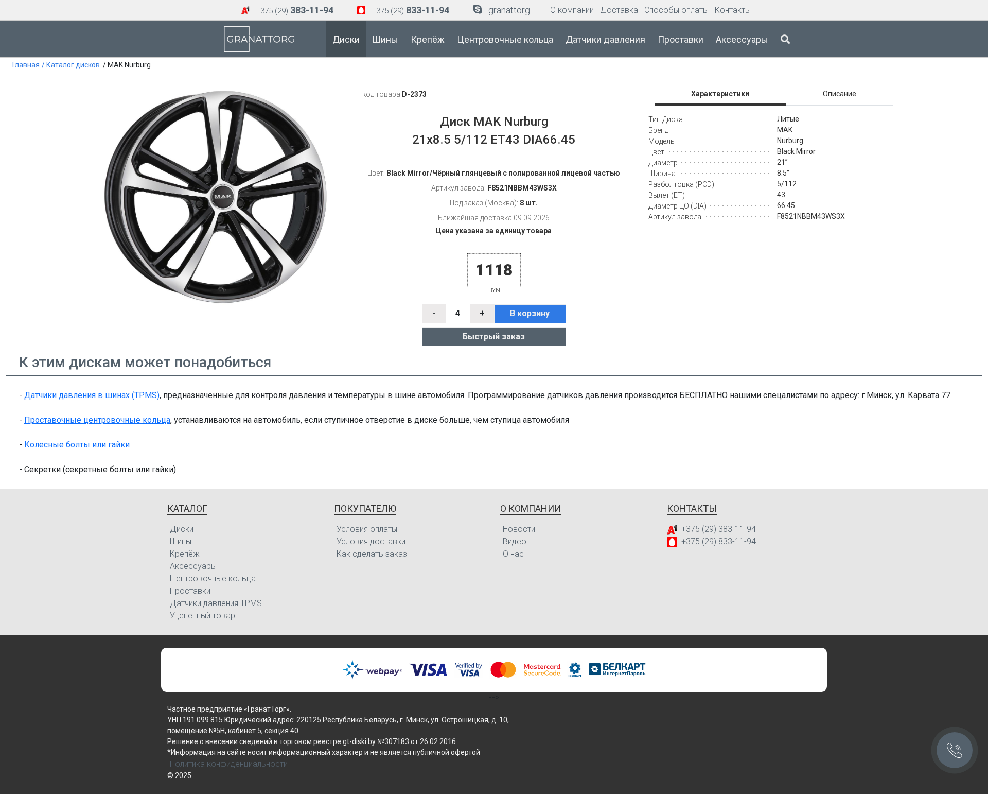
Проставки (680, 39)
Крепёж (428, 39)
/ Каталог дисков (71, 65)
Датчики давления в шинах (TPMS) (92, 395)
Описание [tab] (839, 94)
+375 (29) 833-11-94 (718, 541)
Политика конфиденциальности (229, 764)
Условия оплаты (367, 529)
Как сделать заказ (372, 554)
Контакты (733, 10)
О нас (513, 554)
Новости (519, 529)
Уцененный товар (202, 615)
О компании (572, 10)
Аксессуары (742, 39)
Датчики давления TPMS (216, 603)
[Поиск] (785, 39)
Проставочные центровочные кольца (97, 420)
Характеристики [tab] (720, 94)
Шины (385, 39)
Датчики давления (605, 39)
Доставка (619, 10)
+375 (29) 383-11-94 (718, 529)
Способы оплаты (676, 10)
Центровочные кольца (505, 39)
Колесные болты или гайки (78, 445)
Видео (514, 541)
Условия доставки (371, 541)
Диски (346, 39)
